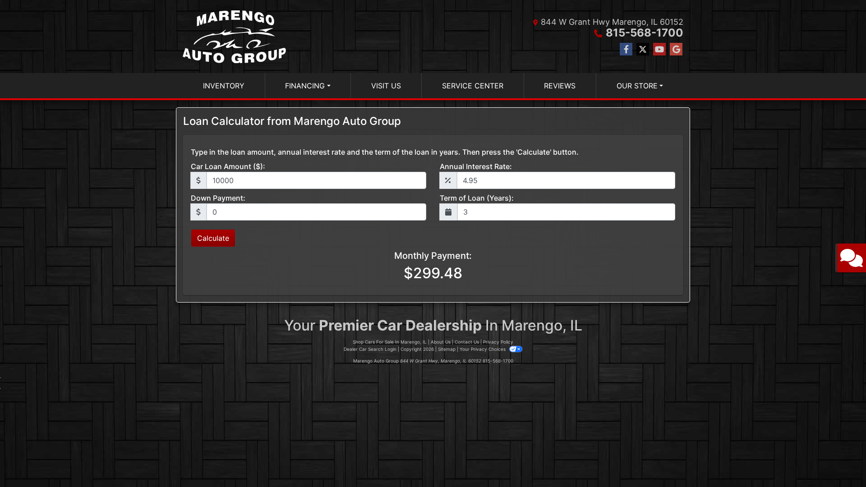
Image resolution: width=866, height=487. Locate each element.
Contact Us (467, 342)
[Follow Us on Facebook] (626, 49)
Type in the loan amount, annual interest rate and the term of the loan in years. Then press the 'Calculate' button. (385, 151)
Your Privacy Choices (483, 349)
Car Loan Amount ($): (228, 166)
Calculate (213, 238)
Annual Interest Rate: (476, 166)
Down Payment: (218, 197)
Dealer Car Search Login (370, 349)
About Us (441, 342)
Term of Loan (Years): (477, 197)
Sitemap (447, 349)
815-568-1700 (644, 32)
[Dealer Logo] (234, 36)
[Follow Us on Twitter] (642, 49)
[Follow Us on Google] (676, 49)
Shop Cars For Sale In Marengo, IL (390, 342)
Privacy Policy (498, 342)
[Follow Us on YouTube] (659, 49)
